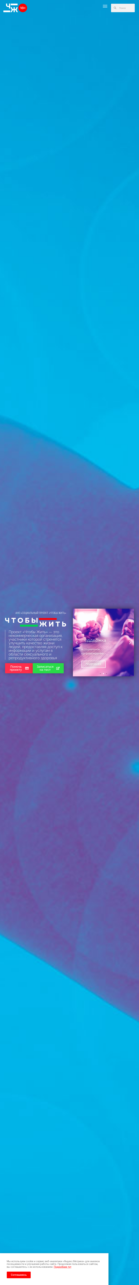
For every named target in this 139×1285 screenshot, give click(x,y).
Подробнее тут (62, 1266)
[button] (105, 6)
